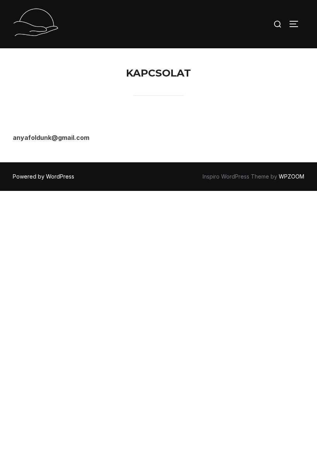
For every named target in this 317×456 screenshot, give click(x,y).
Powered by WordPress (43, 176)
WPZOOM (291, 176)
